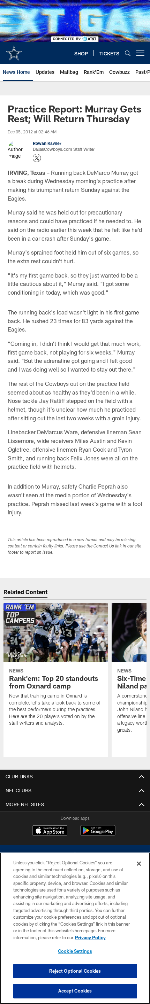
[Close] (139, 863)
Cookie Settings (75, 951)
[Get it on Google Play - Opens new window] (98, 833)
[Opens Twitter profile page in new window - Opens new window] (37, 158)
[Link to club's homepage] (14, 50)
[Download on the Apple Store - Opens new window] (50, 831)
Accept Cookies (75, 991)
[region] (75, 928)
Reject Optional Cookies (75, 971)
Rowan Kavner (47, 143)
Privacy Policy (90, 937)
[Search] (127, 53)
